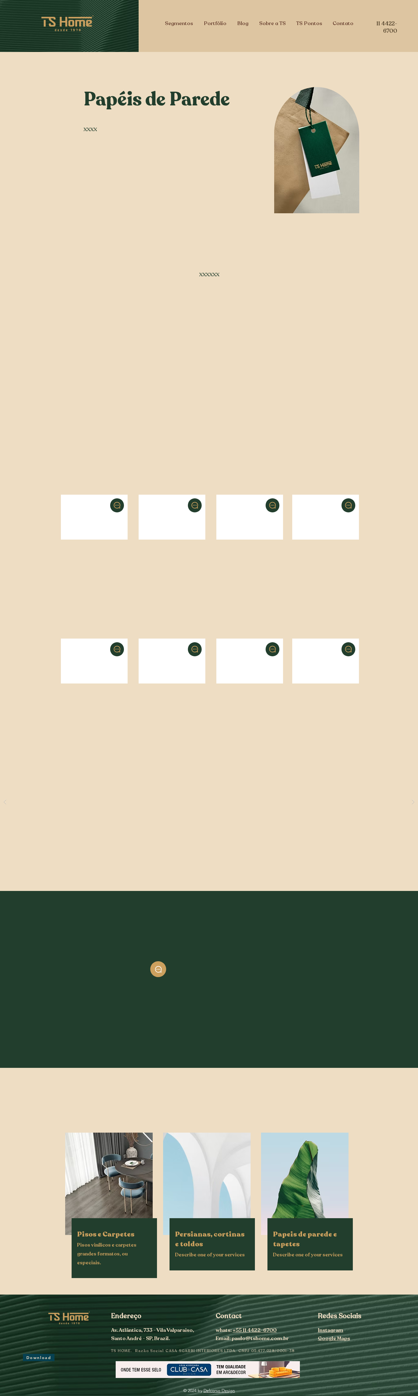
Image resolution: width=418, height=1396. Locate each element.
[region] (94, 501)
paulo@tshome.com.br (260, 1338)
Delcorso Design (219, 1390)
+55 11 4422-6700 (255, 1330)
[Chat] (117, 505)
